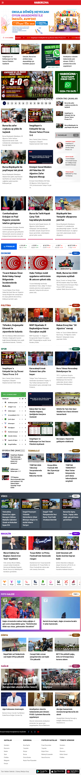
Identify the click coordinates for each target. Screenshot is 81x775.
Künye (25, 751)
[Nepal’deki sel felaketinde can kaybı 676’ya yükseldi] (14, 644)
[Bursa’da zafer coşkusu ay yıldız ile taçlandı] (59, 105)
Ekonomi (6, 748)
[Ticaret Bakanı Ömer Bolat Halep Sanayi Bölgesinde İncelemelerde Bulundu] (13, 263)
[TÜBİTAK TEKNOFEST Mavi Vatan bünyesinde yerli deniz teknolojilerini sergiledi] (72, 457)
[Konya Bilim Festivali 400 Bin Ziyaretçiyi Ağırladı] (54, 457)
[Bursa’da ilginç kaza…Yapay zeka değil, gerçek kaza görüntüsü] (71, 504)
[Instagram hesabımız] (35, 732)
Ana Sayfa (26, 745)
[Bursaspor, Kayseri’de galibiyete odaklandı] (67, 429)
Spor (31, 120)
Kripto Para (44, 751)
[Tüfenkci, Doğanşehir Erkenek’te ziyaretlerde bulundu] (13, 315)
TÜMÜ (76, 135)
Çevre (61, 748)
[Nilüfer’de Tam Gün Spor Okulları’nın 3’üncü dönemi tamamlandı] (67, 399)
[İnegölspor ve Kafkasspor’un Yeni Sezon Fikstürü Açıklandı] (10, 49)
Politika (6, 757)
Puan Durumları (46, 745)
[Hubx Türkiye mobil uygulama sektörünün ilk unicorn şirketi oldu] (40, 263)
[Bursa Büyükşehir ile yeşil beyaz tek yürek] (59, 127)
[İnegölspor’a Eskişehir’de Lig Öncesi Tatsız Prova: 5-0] (59, 115)
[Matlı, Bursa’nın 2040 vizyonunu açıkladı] (67, 263)
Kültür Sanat (63, 754)
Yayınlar (44, 748)
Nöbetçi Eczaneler (47, 754)
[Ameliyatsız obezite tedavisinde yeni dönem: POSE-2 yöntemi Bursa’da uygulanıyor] (71, 49)
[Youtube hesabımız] (38, 732)
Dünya (6, 763)
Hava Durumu (45, 757)
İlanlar (6, 751)
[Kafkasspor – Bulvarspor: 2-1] (5, 471)
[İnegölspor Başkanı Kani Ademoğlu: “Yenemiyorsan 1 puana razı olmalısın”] (5, 457)
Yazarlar (26, 748)
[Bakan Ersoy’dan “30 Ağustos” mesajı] (67, 315)
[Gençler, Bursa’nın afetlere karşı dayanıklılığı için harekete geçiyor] (30, 49)
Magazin (6, 760)
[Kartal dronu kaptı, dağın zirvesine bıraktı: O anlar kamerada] (60, 607)
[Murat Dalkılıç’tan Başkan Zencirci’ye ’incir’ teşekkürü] (14, 543)
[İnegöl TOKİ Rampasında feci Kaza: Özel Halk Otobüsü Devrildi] (50, 504)
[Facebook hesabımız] (28, 732)
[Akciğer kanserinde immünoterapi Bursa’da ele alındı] (67, 699)
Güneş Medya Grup (22, 771)
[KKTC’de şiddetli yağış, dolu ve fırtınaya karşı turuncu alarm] (67, 644)
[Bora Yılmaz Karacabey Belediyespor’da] (67, 358)
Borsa (25, 754)
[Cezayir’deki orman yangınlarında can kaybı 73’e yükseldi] (40, 644)
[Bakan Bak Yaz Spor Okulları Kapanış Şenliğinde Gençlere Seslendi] (40, 399)
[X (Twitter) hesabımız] (31, 732)
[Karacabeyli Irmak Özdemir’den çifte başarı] (40, 359)
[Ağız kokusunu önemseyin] (13, 699)
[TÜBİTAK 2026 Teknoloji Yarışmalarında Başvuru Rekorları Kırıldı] (36, 457)
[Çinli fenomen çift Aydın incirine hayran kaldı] (67, 543)
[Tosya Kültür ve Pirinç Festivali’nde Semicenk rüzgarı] (40, 543)
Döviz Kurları (27, 757)
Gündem (32, 161)
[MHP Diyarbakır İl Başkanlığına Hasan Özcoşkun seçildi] (40, 315)
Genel (5, 120)
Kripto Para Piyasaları (29, 760)
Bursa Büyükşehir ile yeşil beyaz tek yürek (53, 37)
